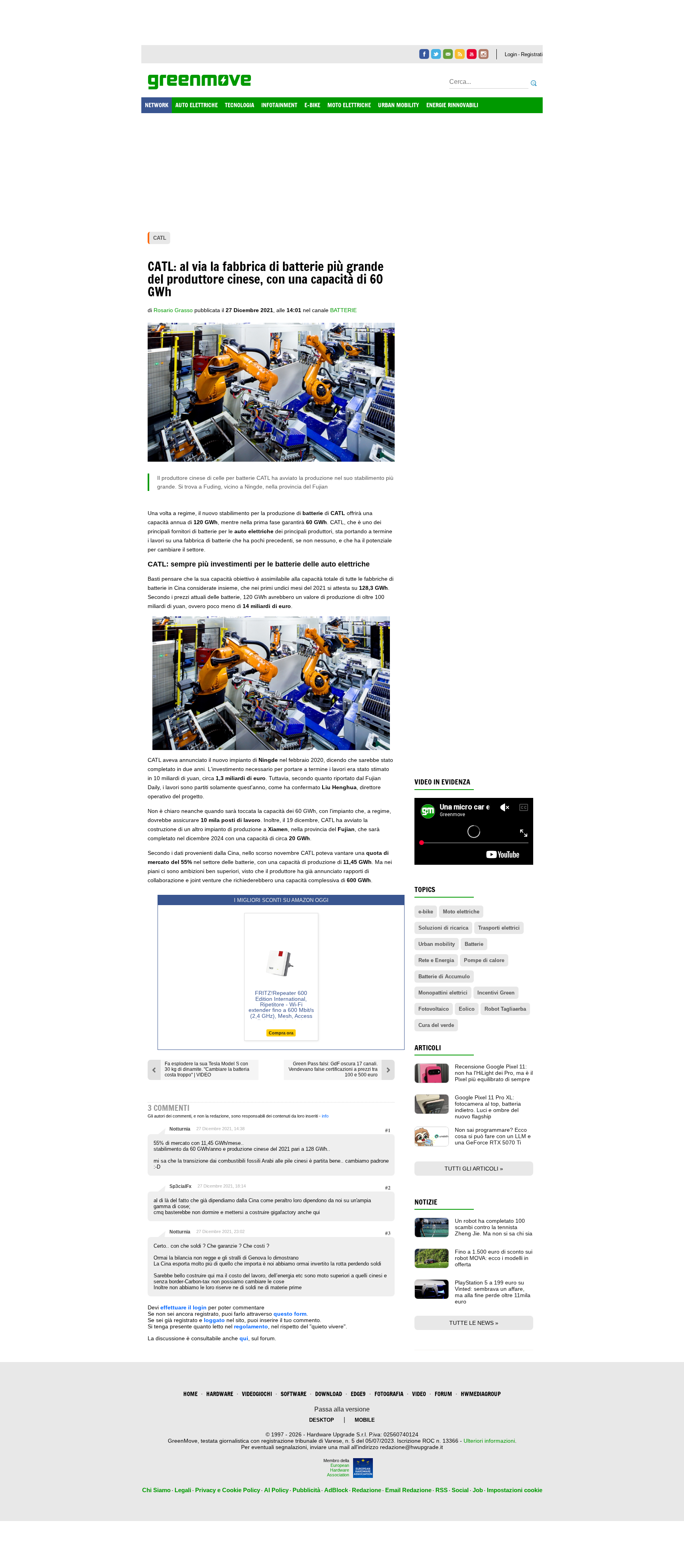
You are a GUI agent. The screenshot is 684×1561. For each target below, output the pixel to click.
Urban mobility (436, 944)
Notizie (425, 1202)
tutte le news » (473, 1323)
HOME (190, 1394)
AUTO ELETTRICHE (196, 105)
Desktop (321, 1420)
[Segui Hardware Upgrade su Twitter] (436, 54)
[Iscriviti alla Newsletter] (448, 54)
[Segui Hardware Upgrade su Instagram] (483, 54)
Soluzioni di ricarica (443, 928)
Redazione (366, 1490)
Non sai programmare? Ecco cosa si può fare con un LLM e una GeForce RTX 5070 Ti (493, 1136)
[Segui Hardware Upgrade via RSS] (460, 54)
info (325, 1116)
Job (478, 1490)
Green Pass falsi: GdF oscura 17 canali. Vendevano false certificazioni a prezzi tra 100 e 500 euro (333, 1069)
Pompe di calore (484, 960)
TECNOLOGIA (239, 105)
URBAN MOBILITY (398, 105)
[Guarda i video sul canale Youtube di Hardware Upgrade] (472, 54)
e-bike (425, 912)
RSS (441, 1490)
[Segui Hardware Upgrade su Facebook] (424, 54)
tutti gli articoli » (474, 1168)
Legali (183, 1490)
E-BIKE (312, 105)
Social (460, 1490)
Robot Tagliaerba (505, 1009)
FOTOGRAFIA (388, 1394)
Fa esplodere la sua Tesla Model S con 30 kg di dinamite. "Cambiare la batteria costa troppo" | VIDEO (207, 1069)
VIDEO (419, 1394)
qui (243, 1338)
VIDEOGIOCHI (257, 1394)
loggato (214, 1320)
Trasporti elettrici (499, 928)
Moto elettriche (461, 912)
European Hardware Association (338, 1470)
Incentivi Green (496, 993)
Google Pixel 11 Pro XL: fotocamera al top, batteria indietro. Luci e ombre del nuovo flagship (488, 1107)
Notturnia (179, 1129)
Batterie (343, 310)
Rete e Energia (436, 960)
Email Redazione (408, 1490)
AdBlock (336, 1490)
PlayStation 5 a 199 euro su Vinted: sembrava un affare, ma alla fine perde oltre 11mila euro (492, 1292)
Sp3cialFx (180, 1186)
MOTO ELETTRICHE (349, 105)
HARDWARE (219, 1394)
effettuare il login (183, 1307)
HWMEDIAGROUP (481, 1394)
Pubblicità (306, 1490)
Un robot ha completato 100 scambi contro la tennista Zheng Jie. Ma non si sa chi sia (493, 1227)
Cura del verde (436, 1025)
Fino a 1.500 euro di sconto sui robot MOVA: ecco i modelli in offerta (493, 1257)
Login (511, 54)
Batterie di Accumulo (444, 976)
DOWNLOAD (328, 1394)
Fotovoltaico (433, 1009)
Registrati (532, 54)
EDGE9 (358, 1394)
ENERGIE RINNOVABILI (452, 105)
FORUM (443, 1394)
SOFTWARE (293, 1394)
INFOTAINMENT (279, 105)
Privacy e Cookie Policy (227, 1490)
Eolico (467, 1009)
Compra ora (281, 1033)
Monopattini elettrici (442, 993)
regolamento (251, 1326)
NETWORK (156, 105)
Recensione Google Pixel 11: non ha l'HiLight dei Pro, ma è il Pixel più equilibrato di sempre (494, 1072)
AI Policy (276, 1490)
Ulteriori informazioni (489, 1441)
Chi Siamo (156, 1490)
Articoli (427, 1048)
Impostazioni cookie (514, 1490)
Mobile (365, 1420)
